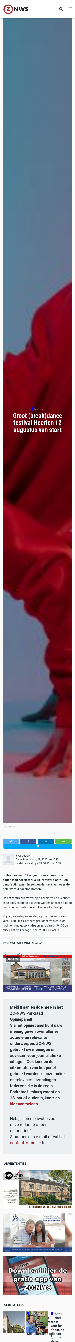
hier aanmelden (24, 1104)
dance (26, 943)
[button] (11, 841)
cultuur (16, 943)
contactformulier (25, 1142)
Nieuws (38, 409)
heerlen (37, 943)
